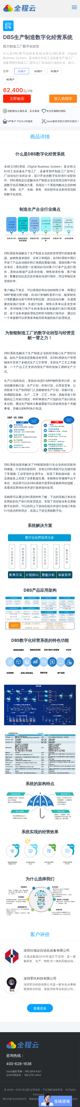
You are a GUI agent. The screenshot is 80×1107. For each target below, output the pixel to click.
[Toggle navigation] (74, 8)
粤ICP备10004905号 (14, 1098)
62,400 (13, 90)
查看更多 (40, 1008)
